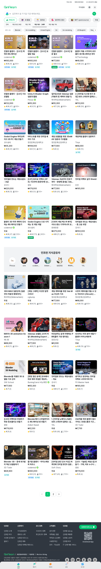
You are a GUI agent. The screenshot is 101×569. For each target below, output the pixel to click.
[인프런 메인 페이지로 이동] (10, 7)
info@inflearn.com (53, 560)
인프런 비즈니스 (22, 538)
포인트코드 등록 (41, 534)
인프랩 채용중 (67, 534)
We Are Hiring (42, 554)
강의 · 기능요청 (54, 545)
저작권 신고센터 (54, 538)
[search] (94, 14)
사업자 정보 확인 (42, 558)
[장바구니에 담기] (17, 69)
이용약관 (31, 554)
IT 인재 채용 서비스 (69, 545)
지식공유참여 (21, 531)
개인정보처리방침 (22, 554)
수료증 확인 (53, 541)
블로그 (6, 541)
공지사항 (52, 531)
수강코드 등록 (40, 531)
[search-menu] (8, 14)
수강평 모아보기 (9, 538)
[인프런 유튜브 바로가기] (78, 560)
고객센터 (52, 526)
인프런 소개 (8, 531)
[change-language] (89, 7)
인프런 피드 (8, 534)
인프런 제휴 (21, 541)
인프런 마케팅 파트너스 (25, 545)
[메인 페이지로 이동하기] (9, 554)
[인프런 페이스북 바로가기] (84, 560)
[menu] (95, 7)
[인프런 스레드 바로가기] (95, 560)
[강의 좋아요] (23, 69)
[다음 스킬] (95, 30)
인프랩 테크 (67, 541)
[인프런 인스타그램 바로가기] (73, 560)
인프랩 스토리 (67, 538)
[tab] (7, 24)
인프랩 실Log (67, 531)
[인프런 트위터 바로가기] (89, 560)
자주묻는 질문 (54, 534)
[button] (50, 14)
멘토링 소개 (21, 534)
